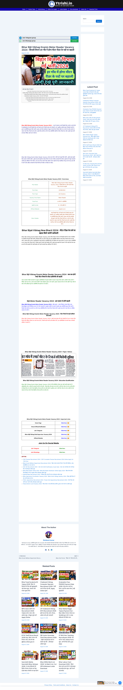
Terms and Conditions (59, 685)
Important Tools (93, 9)
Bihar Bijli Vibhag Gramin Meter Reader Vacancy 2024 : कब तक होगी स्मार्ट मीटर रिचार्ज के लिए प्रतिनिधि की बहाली (46, 94)
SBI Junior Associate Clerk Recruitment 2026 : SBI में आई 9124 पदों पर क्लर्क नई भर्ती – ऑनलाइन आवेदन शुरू (48, 640)
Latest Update (63, 9)
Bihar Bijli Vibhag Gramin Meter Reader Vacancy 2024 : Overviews (40, 91)
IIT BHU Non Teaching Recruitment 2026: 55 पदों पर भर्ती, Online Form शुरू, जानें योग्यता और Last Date (66, 640)
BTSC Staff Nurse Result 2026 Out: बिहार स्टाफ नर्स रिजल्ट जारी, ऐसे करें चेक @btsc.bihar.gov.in (92, 146)
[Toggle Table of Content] (66, 89)
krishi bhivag (41, 9)
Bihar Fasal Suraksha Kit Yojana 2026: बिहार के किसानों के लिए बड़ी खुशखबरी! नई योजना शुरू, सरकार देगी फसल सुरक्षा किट (30, 586)
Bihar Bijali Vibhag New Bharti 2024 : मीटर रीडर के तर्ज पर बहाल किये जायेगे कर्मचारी (40, 92)
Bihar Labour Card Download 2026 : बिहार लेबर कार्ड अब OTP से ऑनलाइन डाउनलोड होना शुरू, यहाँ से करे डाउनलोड (67, 666)
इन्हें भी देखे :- (30, 101)
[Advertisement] (49, 26)
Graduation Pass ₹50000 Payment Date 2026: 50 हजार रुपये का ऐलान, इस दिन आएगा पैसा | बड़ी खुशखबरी (67, 586)
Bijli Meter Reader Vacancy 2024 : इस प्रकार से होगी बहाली (36, 96)
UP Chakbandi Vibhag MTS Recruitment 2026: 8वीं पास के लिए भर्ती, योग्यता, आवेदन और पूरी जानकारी (91, 127)
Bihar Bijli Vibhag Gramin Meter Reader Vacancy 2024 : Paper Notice (40, 98)
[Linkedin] (51, 550)
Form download (74, 9)
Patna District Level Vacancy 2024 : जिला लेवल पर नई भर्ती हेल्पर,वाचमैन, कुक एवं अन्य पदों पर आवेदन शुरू (47, 483)
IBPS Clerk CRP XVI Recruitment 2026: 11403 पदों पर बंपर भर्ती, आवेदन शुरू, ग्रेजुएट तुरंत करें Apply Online (29, 613)
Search (84, 18)
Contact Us (75, 685)
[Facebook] (46, 550)
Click (60, 452)
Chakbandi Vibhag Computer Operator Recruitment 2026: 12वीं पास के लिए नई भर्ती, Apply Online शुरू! (48, 586)
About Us (68, 685)
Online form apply (52, 9)
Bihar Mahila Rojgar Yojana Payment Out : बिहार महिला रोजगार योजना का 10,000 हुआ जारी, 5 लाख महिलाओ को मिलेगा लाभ (67, 613)
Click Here (64, 423)
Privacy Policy (48, 685)
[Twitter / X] (48, 550)
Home (23, 9)
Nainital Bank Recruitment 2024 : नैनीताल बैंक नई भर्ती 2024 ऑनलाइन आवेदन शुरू (42, 474)
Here (63, 452)
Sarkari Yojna (31, 9)
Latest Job (83, 9)
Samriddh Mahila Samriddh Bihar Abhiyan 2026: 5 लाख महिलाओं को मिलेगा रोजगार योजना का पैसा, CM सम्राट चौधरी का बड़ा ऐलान (30, 666)
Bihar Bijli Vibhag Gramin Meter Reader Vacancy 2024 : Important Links (40, 100)
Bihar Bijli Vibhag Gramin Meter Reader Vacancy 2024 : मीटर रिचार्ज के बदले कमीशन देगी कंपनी (43, 97)
